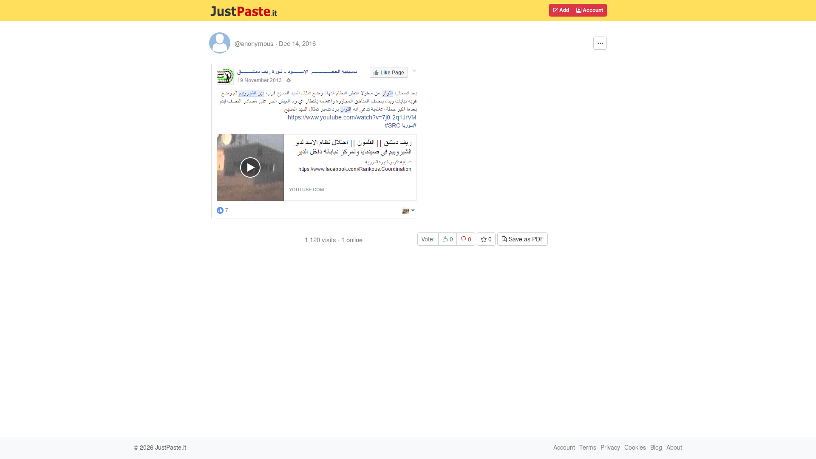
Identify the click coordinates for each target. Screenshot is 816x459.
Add (563, 10)
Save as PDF (525, 239)
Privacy (610, 447)
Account (592, 10)
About (674, 447)
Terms (587, 447)
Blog (656, 447)
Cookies (635, 447)
